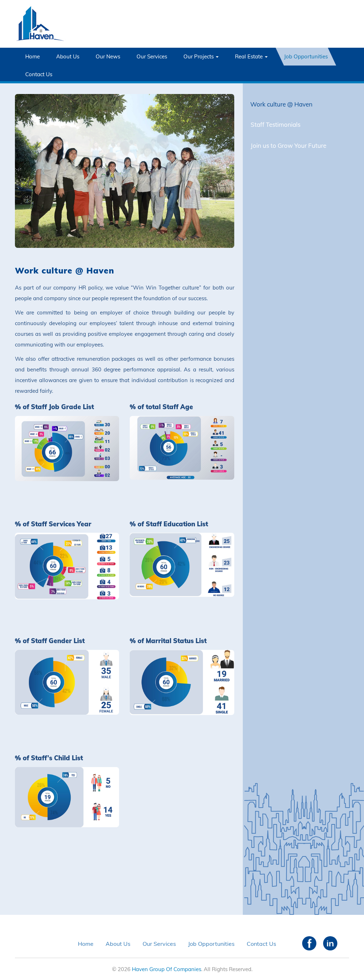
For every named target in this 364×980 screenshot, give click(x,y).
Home (32, 56)
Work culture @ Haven (281, 104)
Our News (108, 56)
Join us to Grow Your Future (288, 145)
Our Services (151, 56)
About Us (67, 56)
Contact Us (38, 74)
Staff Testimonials (275, 124)
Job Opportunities (306, 56)
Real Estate (249, 56)
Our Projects (199, 56)
